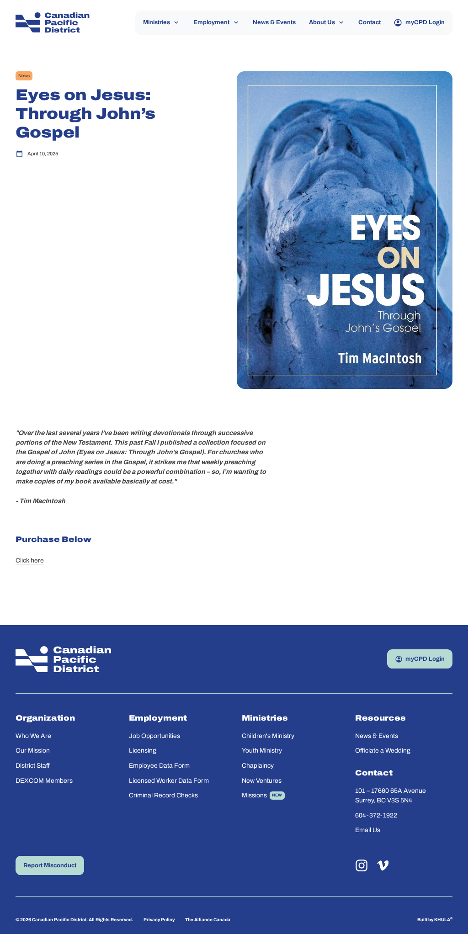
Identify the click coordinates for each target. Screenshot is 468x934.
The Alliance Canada (207, 919)
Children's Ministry (268, 735)
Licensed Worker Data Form (169, 780)
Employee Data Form (159, 765)
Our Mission (33, 750)
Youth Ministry (262, 750)
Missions (254, 795)
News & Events (376, 735)
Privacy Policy (159, 919)
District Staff (33, 765)
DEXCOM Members (44, 780)
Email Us (367, 830)
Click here (30, 560)
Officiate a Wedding (382, 750)
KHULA (443, 919)
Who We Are (33, 735)
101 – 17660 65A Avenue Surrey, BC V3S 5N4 (391, 795)
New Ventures (262, 780)
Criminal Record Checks (163, 795)
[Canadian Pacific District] (52, 22)
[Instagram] (361, 865)
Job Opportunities (154, 735)
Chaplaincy (258, 765)
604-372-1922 (376, 815)
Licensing (142, 750)
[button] (162, 23)
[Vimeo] (383, 865)
